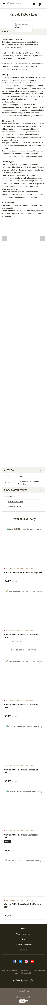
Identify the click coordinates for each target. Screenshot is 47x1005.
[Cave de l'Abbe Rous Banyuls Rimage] (23, 545)
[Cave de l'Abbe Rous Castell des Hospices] (23, 877)
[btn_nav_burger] (4, 4)
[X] (20, 961)
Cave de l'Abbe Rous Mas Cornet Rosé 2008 (21, 836)
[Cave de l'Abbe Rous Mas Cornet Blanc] (23, 742)
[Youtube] (32, 961)
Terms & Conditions (24, 944)
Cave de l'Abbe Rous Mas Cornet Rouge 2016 (22, 636)
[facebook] (14, 961)
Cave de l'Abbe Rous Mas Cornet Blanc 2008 (21, 771)
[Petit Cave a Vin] (23, 980)
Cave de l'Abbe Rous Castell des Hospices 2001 (22, 905)
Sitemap (23, 950)
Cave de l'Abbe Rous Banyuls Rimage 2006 (23, 572)
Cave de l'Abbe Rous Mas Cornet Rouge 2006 (22, 706)
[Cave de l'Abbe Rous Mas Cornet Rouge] (23, 607)
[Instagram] (26, 961)
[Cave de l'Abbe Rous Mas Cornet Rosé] (23, 807)
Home (23, 929)
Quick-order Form (23, 934)
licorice (20, 641)
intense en (9, 641)
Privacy (23, 939)
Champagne (23, 481)
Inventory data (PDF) (15, 502)
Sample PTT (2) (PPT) (15, 506)
